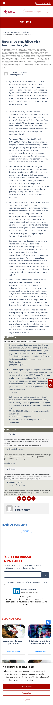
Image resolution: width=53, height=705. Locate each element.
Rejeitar (26, 699)
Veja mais (26, 531)
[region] (26, 684)
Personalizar (27, 693)
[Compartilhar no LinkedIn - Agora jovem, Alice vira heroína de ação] (19, 498)
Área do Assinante (42, 3)
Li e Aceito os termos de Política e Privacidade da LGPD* (27, 582)
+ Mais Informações (13, 651)
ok (45, 575)
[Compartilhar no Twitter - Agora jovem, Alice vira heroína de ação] (24, 498)
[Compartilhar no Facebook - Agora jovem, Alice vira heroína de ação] (29, 498)
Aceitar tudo (27, 686)
